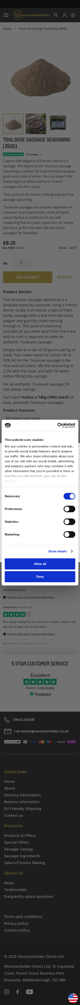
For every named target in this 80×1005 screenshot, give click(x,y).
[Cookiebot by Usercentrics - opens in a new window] (57, 425)
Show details (57, 551)
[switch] (69, 509)
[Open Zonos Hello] (71, 996)
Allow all (40, 564)
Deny (40, 576)
